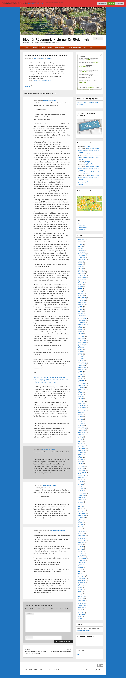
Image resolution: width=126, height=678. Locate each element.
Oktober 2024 (81, 279)
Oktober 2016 (81, 452)
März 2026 (80, 248)
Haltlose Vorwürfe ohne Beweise (77, 47)
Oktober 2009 (81, 604)
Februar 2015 (81, 488)
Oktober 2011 (81, 560)
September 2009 (82, 605)
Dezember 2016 (82, 448)
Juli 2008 (80, 616)
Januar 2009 (81, 613)
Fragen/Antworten (60, 47)
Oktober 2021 (81, 344)
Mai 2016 (80, 461)
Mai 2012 (80, 548)
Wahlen (50, 47)
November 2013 (82, 515)
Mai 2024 (80, 288)
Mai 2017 (80, 439)
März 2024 (80, 291)
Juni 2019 (80, 394)
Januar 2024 (81, 295)
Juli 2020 (80, 371)
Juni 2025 (80, 264)
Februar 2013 (81, 531)
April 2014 (80, 506)
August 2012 (81, 542)
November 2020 (82, 364)
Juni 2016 (80, 459)
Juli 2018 (80, 414)
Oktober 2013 (81, 517)
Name (28, 637)
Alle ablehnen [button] (119, 3)
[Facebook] (98, 665)
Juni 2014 (80, 503)
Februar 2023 (81, 315)
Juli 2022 (80, 328)
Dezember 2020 (82, 362)
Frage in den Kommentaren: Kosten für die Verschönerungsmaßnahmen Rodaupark (89, 150)
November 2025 (82, 255)
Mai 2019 (80, 396)
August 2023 (81, 304)
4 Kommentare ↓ (50, 58)
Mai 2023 (80, 310)
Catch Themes (99, 670)
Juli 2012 (80, 544)
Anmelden (80, 224)
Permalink (27, 86)
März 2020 (80, 378)
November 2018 (82, 407)
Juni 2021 (80, 351)
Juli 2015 (80, 479)
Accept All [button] (111, 3)
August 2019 (81, 391)
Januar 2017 (81, 447)
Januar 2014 (81, 512)
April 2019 (80, 398)
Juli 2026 (80, 241)
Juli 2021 (80, 349)
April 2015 (80, 485)
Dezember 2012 (82, 535)
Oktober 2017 (81, 430)
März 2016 (80, 465)
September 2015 (82, 475)
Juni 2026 (80, 243)
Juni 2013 (80, 524)
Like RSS (79, 654)
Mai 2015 (80, 483)
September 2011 (82, 562)
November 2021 (82, 342)
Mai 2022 (80, 331)
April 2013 (80, 528)
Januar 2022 (81, 338)
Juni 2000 (80, 618)
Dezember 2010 (82, 578)
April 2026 (80, 246)
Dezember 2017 (82, 427)
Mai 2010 (80, 591)
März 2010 (80, 595)
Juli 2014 (80, 501)
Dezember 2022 (82, 319)
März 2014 (80, 508)
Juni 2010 (80, 589)
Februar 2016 (81, 466)
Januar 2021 (81, 360)
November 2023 (82, 299)
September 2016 (82, 454)
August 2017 (81, 434)
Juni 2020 (80, 373)
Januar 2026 (81, 252)
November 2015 (82, 472)
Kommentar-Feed (82, 227)
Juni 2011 (80, 567)
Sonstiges (42, 47)
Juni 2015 (80, 481)
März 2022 (80, 335)
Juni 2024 (80, 286)
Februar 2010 (81, 596)
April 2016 (80, 463)
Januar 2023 (81, 317)
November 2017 (82, 429)
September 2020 (82, 367)
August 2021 (81, 347)
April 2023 (80, 311)
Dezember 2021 (82, 340)
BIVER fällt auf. (88, 146)
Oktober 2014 (81, 495)
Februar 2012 (81, 553)
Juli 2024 (80, 284)
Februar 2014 (81, 510)
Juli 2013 (80, 522)
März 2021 (80, 356)
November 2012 (82, 537)
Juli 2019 (80, 392)
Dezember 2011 (82, 557)
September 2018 (82, 411)
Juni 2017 (80, 438)
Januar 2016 (81, 468)
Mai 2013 (80, 526)
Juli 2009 (80, 609)
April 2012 (80, 549)
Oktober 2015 (81, 474)
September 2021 (82, 346)
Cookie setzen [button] (102, 3)
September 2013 (82, 519)
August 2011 (81, 564)
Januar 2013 (81, 533)
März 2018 (80, 421)
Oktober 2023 (81, 300)
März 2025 (80, 270)
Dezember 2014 (82, 492)
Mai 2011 (80, 569)
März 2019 (80, 400)
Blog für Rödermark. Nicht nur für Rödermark (56, 39)
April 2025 (80, 268)
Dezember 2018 (82, 405)
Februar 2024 (81, 293)
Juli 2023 (80, 306)
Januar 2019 (81, 403)
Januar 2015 (81, 490)
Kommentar (30, 613)
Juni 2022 (80, 329)
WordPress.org (81, 229)
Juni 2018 (80, 416)
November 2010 (82, 580)
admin (42, 58)
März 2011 (80, 573)
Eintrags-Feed (81, 225)
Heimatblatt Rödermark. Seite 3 (42, 80)
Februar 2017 (81, 445)
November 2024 (82, 277)
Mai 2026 (80, 245)
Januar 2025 (81, 273)
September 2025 (82, 259)
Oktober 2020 (81, 365)
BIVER (44, 85)
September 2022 (82, 324)
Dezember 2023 (82, 297)
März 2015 (80, 486)
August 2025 (81, 261)
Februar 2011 (81, 575)
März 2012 (80, 551)
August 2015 (81, 477)
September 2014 (82, 497)
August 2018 (81, 412)
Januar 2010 (81, 598)
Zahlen (26, 47)
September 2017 (82, 432)
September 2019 (82, 389)
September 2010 (82, 584)
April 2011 (80, 571)
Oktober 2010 (81, 582)
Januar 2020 (81, 382)
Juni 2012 (80, 546)
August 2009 (81, 607)
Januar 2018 (81, 425)
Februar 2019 (81, 402)
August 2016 (81, 456)
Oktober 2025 (81, 257)
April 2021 (80, 355)
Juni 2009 (80, 611)
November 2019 (82, 385)
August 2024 (81, 282)
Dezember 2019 (82, 383)
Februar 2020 (81, 380)
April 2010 (80, 593)
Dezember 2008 (82, 614)
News (90, 47)
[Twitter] (101, 665)
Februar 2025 (81, 272)
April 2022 (80, 333)
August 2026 (81, 239)
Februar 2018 (81, 423)
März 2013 (80, 530)
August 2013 (81, 521)
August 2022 (81, 326)
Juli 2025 (80, 263)
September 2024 (82, 281)
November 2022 (82, 320)
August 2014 (81, 499)
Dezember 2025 (82, 254)
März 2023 (80, 313)
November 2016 (82, 450)
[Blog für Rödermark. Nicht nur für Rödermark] (63, 34)
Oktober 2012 (81, 539)
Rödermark (34, 47)
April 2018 (80, 420)
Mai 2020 (80, 374)
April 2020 (80, 376)
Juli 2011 (80, 566)
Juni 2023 (80, 308)
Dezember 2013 (82, 513)
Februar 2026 (81, 250)
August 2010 (81, 586)
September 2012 (82, 540)
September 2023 (82, 302)
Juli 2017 (80, 436)
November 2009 (82, 602)
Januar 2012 (81, 555)
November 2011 (82, 558)
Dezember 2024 (82, 275)
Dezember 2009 (82, 600)
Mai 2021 (80, 353)
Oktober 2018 (81, 409)
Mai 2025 (80, 266)
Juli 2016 (80, 457)
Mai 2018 (80, 418)
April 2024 (80, 290)
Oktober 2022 (81, 322)
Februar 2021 (81, 358)
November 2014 (82, 494)
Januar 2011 (81, 577)
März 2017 (80, 443)
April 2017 (80, 441)
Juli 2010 (80, 587)
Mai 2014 (80, 504)
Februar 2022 (81, 337)
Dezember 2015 (82, 470)
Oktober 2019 (81, 387)
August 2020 (81, 369)
